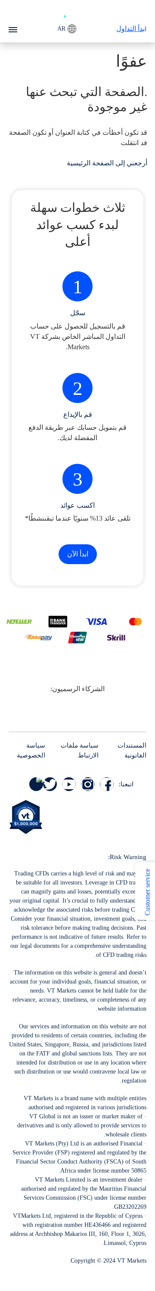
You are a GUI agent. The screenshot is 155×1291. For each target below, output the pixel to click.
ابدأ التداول (131, 28)
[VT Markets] (77, 13)
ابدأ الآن (77, 554)
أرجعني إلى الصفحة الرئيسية (107, 163)
